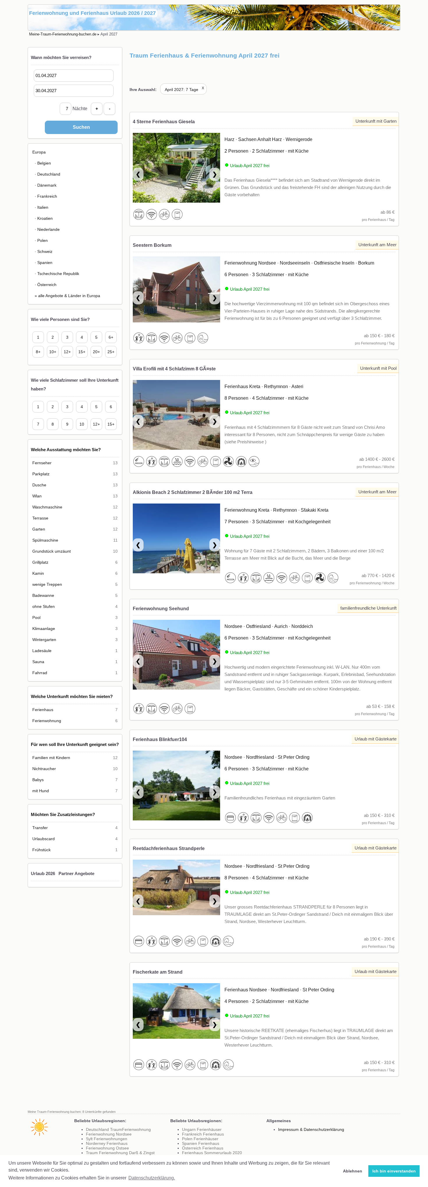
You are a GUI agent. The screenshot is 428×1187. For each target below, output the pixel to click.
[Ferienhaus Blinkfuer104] (176, 789)
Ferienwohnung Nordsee (109, 1134)
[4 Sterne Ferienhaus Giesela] (176, 171)
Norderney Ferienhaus (107, 1143)
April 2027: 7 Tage (184, 89)
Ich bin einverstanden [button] (394, 1171)
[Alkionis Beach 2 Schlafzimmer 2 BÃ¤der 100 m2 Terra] (176, 542)
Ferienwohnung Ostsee (107, 1148)
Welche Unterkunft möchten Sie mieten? (72, 696)
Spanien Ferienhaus (200, 1143)
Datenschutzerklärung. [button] (151, 1177)
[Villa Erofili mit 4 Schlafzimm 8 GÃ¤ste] (176, 418)
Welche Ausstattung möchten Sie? (66, 449)
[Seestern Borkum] (176, 290)
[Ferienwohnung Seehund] (176, 658)
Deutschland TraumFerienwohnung (118, 1129)
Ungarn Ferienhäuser (202, 1129)
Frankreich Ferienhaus (203, 1134)
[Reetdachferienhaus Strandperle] (176, 889)
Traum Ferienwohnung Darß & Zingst (120, 1152)
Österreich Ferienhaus (202, 1148)
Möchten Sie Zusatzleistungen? (63, 814)
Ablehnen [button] (352, 1171)
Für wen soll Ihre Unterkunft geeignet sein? (75, 744)
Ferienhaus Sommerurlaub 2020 (212, 1152)
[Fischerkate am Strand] (176, 1012)
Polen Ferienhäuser (200, 1138)
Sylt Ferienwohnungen (106, 1138)
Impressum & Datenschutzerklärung (311, 1129)
